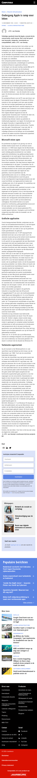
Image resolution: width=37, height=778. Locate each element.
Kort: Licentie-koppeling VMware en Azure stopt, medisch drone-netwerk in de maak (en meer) (23, 662)
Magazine (5, 700)
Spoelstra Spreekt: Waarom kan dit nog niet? (16, 591)
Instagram (24, 745)
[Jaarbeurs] (18, 774)
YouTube (24, 741)
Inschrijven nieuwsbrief (9, 741)
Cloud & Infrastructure (14, 12)
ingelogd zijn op (15, 545)
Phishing (4, 715)
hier (11, 492)
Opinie (4, 25)
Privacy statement (8, 765)
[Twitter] (10, 448)
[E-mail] (4, 448)
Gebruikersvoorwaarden (10, 760)
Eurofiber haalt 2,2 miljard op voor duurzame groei (24, 629)
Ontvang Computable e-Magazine (8, 704)
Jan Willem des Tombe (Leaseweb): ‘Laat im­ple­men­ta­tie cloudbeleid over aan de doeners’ (24, 639)
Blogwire (21, 713)
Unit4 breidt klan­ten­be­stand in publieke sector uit (24, 672)
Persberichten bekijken (25, 710)
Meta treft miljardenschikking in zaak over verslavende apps (16, 598)
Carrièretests (6, 690)
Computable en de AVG (9, 735)
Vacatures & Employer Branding (25, 702)
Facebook (24, 731)
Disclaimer (5, 755)
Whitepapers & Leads (25, 698)
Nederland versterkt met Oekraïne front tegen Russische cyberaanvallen (17, 569)
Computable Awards (8, 697)
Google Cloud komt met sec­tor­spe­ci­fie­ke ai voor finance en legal (23, 619)
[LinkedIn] (7, 448)
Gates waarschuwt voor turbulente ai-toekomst (17, 577)
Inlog (3, 745)
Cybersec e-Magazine (8, 709)
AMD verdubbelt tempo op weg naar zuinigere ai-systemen (22, 650)
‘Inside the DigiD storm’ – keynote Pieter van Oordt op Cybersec (16, 584)
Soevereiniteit (18, 633)
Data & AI (16, 615)
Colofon (4, 731)
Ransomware (6, 719)
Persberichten (22, 706)
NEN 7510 (5, 722)
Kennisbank (5, 693)
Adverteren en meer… (25, 690)
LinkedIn (24, 738)
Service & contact (7, 738)
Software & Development (22, 668)
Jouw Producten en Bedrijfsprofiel (24, 694)
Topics (4, 712)
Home (4, 12)
